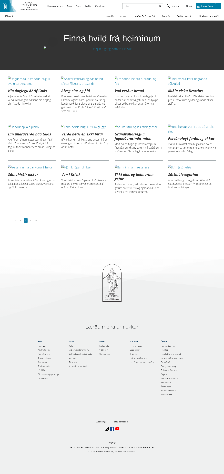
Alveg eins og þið (75, 90)
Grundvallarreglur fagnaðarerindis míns (133, 136)
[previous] (10, 220)
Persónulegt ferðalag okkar (191, 138)
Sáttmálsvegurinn (183, 174)
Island (9, 16)
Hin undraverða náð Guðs (29, 134)
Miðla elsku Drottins (185, 90)
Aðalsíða (110, 16)
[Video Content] (112, 48)
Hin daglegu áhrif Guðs (27, 90)
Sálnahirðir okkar (23, 174)
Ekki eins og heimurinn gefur (134, 176)
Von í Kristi (70, 174)
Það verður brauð (129, 90)
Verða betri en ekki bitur (82, 134)
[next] (41, 220)
